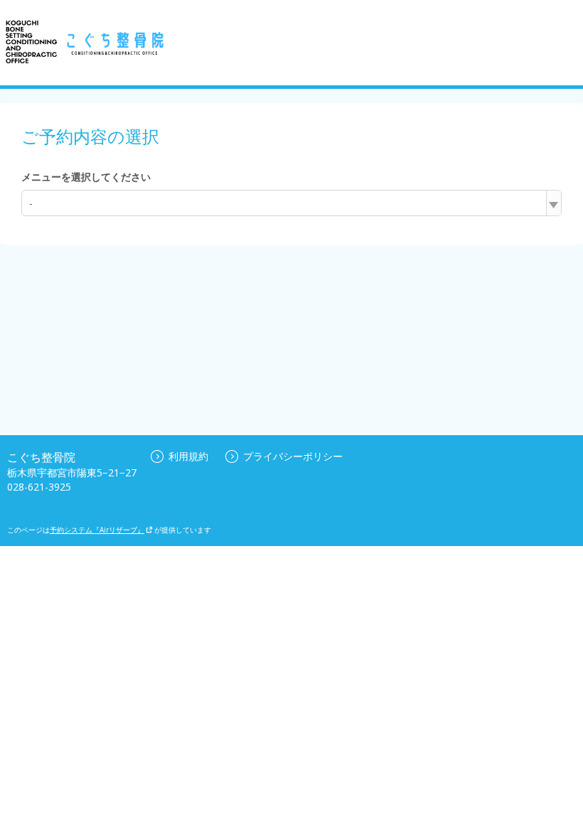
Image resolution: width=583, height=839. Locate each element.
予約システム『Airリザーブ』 (97, 530)
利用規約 (188, 456)
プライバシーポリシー (293, 456)
